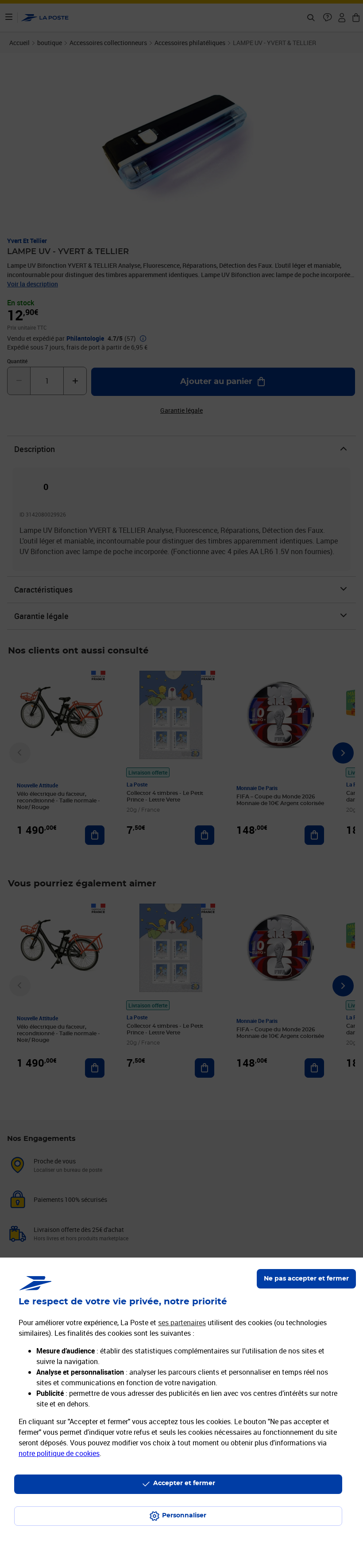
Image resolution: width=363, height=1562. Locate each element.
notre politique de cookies (59, 1453)
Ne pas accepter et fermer (306, 1279)
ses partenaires (182, 1322)
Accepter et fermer (184, 1483)
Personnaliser (184, 1516)
